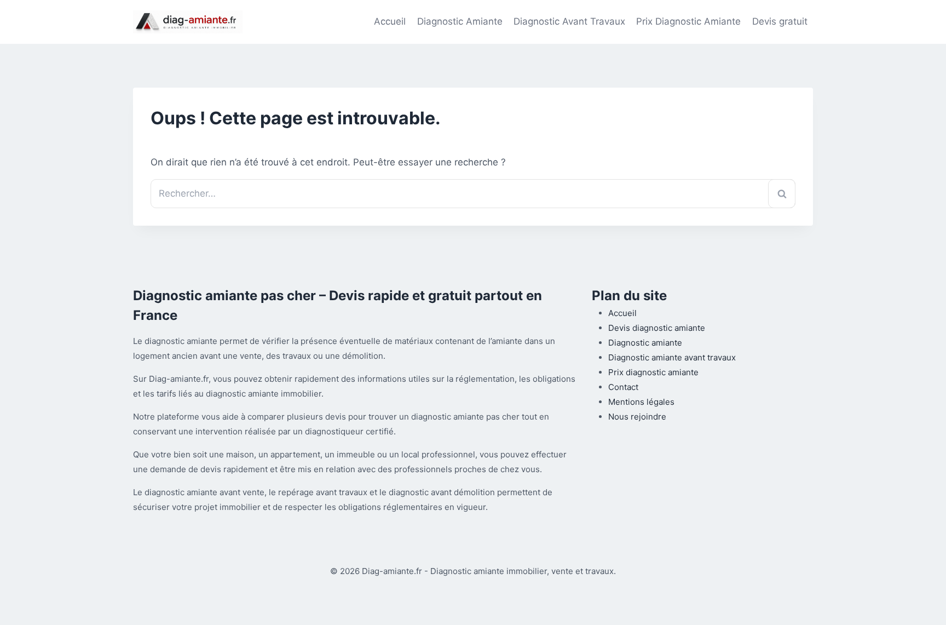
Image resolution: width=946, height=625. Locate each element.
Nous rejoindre (637, 416)
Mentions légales (641, 402)
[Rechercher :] (473, 193)
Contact (623, 387)
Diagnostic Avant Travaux (569, 21)
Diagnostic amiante (645, 342)
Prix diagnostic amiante (653, 372)
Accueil (390, 21)
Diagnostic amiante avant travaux (672, 357)
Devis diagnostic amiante (656, 328)
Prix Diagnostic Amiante (688, 21)
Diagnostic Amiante (460, 21)
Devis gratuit (779, 21)
